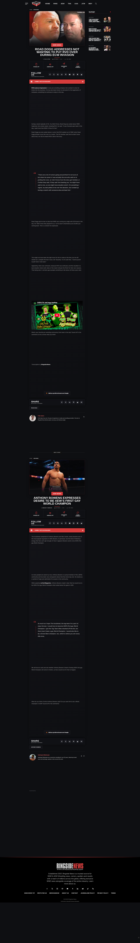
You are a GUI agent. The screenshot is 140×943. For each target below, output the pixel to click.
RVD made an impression (39, 88)
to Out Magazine (46, 583)
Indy (90, 4)
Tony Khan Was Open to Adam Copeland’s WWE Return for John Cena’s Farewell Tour (94, 20)
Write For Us (42, 893)
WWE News (36, 9)
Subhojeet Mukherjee (47, 507)
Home (47, 4)
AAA (76, 4)
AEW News (36, 458)
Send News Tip (29, 893)
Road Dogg (34, 408)
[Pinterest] (65, 74)
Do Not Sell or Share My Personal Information (70, 901)
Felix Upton (47, 59)
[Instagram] (73, 74)
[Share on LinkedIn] (69, 402)
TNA (69, 4)
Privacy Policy (102, 893)
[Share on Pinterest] (73, 402)
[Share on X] (65, 402)
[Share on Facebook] (61, 402)
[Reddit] (81, 74)
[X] (53, 74)
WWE (55, 4)
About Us (65, 893)
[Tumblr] (73, 889)
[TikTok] (88, 889)
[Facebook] (49, 74)
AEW (63, 4)
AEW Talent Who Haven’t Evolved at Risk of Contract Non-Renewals (95, 39)
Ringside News (45, 364)
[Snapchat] (77, 74)
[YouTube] (69, 74)
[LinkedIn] (61, 74)
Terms (113, 893)
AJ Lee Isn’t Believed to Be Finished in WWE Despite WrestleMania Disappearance (94, 49)
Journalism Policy (88, 893)
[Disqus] (57, 815)
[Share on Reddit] (77, 402)
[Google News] (57, 74)
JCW (83, 4)
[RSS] (93, 889)
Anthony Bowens (36, 747)
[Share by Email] (81, 402)
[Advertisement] (42, 209)
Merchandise (54, 893)
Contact (74, 893)
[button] (96, 3)
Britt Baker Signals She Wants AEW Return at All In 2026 (95, 30)
